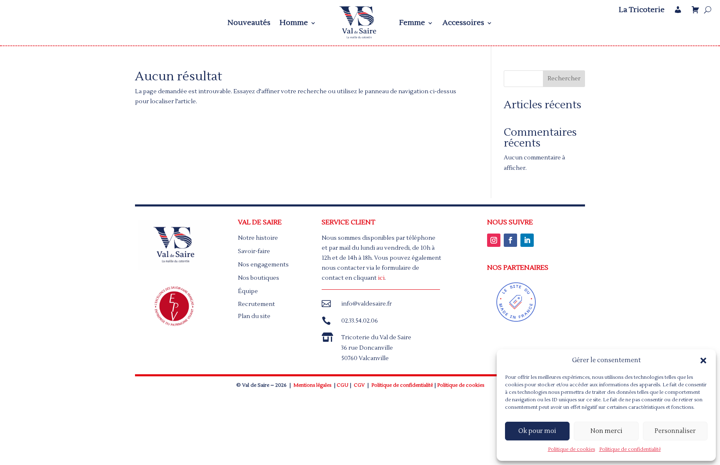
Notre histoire (258, 238)
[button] (703, 360)
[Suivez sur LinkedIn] (527, 240)
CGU (342, 385)
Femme (412, 22)
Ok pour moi (537, 431)
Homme (294, 22)
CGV (359, 385)
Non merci (606, 431)
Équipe (248, 291)
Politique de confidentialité (630, 449)
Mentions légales (312, 385)
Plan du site (254, 316)
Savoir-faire (254, 251)
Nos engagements (263, 265)
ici (381, 278)
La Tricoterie (642, 10)
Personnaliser (675, 431)
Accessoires (463, 22)
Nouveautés (249, 22)
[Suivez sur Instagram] (493, 240)
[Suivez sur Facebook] (510, 240)
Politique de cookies (571, 449)
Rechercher (564, 78)
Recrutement (256, 304)
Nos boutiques (258, 278)
